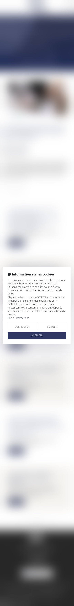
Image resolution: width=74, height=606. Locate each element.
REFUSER (52, 326)
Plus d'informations (18, 318)
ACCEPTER (37, 335)
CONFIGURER (22, 326)
